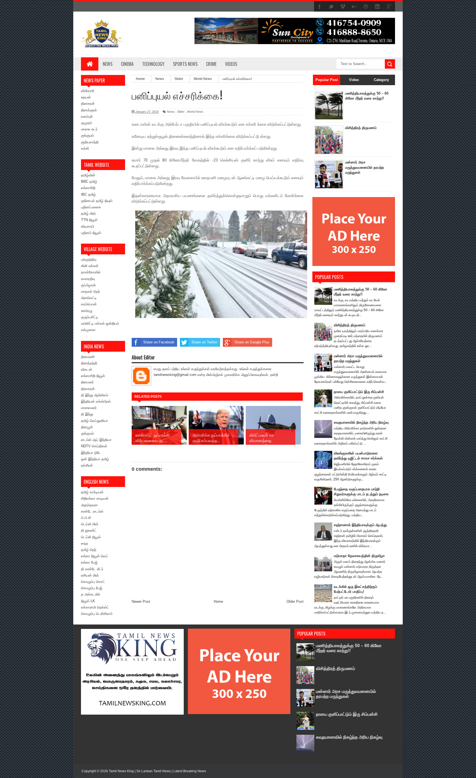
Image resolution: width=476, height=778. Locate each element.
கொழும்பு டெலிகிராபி (96, 614)
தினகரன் (88, 103)
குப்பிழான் (88, 285)
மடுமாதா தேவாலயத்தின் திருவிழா (359, 556)
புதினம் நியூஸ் (91, 233)
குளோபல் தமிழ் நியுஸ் (96, 201)
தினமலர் (87, 382)
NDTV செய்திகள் (94, 446)
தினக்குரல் (89, 110)
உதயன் (86, 97)
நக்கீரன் (87, 465)
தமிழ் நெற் (88, 550)
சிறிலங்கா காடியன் (95, 498)
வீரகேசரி (87, 91)
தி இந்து (87, 414)
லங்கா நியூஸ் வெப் (94, 556)
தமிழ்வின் (88, 175)
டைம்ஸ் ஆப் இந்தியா (96, 440)
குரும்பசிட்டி (89, 317)
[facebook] (319, 6)
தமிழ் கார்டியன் (92, 492)
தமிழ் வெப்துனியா (94, 421)
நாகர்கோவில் (91, 272)
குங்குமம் (87, 135)
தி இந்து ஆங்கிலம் (94, 395)
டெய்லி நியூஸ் (91, 537)
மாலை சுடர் (89, 129)
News (107, 64)
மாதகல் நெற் (90, 291)
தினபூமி (87, 427)
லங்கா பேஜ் (89, 562)
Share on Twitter (204, 342)
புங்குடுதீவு (88, 259)
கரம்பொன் (89, 304)
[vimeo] (342, 6)
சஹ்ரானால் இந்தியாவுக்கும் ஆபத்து (360, 525)
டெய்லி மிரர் (89, 524)
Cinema (127, 64)
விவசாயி (87, 226)
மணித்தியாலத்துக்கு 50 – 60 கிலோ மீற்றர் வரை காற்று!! (349, 648)
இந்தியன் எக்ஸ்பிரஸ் (96, 401)
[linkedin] (377, 6)
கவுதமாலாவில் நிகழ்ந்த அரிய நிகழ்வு (361, 422)
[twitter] (331, 6)
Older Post (295, 601)
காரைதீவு (88, 279)
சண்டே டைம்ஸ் (92, 511)
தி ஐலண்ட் (89, 530)
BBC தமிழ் (89, 181)
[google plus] (388, 6)
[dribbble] (365, 6)
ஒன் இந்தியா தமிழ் (95, 459)
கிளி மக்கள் (89, 266)
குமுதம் (86, 123)
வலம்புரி (87, 116)
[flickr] (354, 6)
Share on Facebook (158, 342)
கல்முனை (88, 330)
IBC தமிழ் (88, 194)
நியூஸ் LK (88, 601)
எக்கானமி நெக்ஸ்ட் (95, 607)
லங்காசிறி (88, 188)
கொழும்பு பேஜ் (91, 588)
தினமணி (87, 357)
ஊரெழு (86, 311)
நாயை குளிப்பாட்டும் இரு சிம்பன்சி (359, 392)
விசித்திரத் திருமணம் (361, 128)
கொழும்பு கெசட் (93, 582)
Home (218, 601)
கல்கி (85, 148)
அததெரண (89, 505)
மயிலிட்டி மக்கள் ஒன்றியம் (100, 323)
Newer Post (141, 601)
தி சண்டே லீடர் (92, 569)
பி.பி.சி (86, 518)
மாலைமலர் (89, 408)
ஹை (84, 543)
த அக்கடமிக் (90, 594)
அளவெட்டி (89, 298)
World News (195, 111)
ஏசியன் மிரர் (90, 575)
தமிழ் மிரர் (88, 213)
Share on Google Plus (251, 342)
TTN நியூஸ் (89, 220)
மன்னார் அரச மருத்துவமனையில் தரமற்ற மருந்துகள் (364, 167)
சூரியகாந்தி (90, 142)
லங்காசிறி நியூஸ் (93, 376)
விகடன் (86, 369)
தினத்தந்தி (89, 363)
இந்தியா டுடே (91, 453)
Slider (181, 111)
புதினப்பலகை (91, 207)
